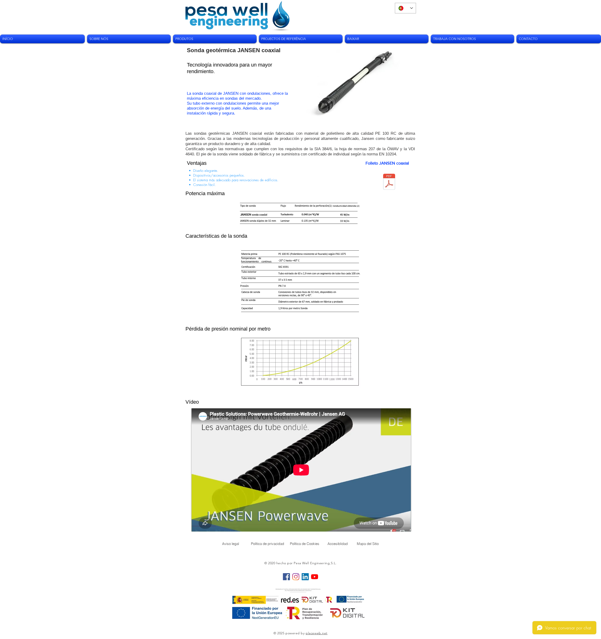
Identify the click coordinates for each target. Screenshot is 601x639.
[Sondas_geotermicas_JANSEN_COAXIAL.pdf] (389, 182)
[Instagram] (295, 576)
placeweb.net (316, 633)
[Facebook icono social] (286, 576)
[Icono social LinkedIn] (305, 576)
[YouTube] (314, 576)
